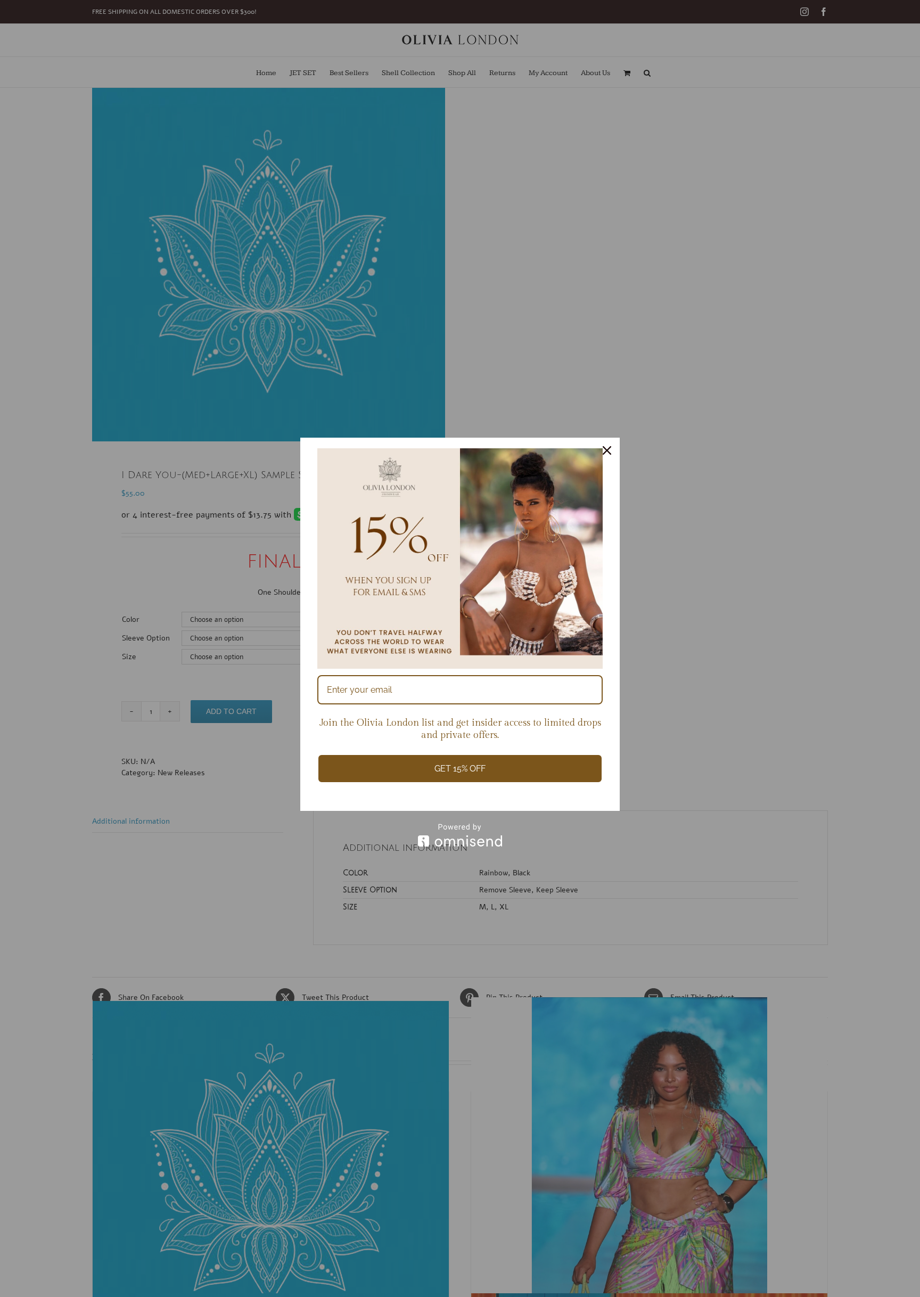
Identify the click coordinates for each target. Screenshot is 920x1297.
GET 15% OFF (460, 769)
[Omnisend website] (460, 835)
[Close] (607, 450)
